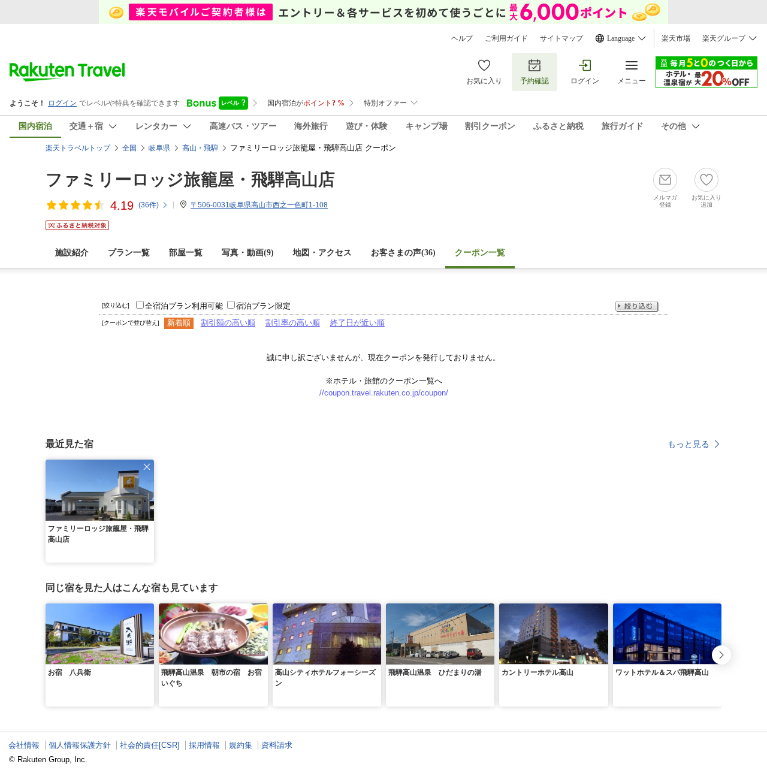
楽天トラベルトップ (78, 148)
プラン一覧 (129, 252)
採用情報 (204, 745)
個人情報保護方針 (80, 745)
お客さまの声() (403, 252)
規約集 (240, 745)
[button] (147, 467)
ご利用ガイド (506, 38)
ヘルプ (462, 38)
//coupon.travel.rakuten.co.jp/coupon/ (383, 392)
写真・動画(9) (248, 252)
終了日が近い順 (357, 322)
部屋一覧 (186, 252)
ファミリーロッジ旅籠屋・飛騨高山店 (190, 179)
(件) (148, 205)
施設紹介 (72, 252)
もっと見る (688, 444)
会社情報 (24, 745)
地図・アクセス (322, 252)
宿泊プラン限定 (263, 305)
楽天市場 (676, 38)
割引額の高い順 (228, 322)
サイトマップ (561, 38)
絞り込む (637, 306)
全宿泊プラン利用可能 (184, 305)
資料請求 (276, 745)
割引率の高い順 (292, 322)
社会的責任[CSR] (150, 745)
